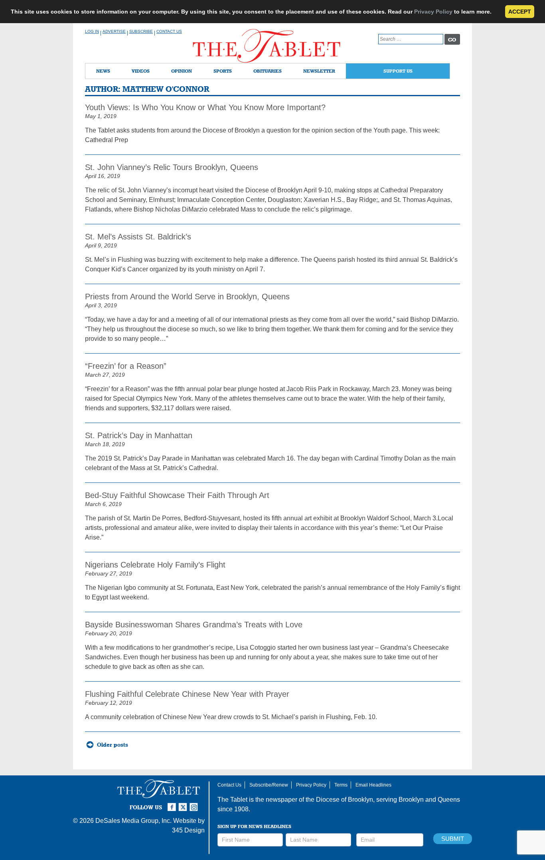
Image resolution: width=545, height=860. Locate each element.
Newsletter (319, 71)
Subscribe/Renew (268, 785)
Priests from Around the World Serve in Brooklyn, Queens (187, 296)
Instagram (195, 804)
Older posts (112, 744)
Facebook (172, 804)
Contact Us (169, 31)
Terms (341, 785)
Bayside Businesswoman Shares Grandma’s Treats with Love (193, 624)
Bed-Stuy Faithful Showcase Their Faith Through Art (177, 495)
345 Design (188, 830)
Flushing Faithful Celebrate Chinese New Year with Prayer (187, 694)
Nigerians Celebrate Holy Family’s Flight (155, 564)
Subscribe (141, 31)
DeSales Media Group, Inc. (133, 820)
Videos (141, 71)
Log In (92, 31)
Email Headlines (373, 785)
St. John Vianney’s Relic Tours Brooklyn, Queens (171, 167)
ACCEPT (519, 11)
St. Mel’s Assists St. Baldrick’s (138, 236)
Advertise (114, 31)
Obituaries (267, 71)
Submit (452, 838)
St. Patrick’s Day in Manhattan (138, 435)
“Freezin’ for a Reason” (125, 366)
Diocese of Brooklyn (344, 799)
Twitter (184, 804)
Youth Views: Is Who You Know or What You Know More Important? (205, 107)
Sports (222, 71)
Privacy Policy (433, 11)
